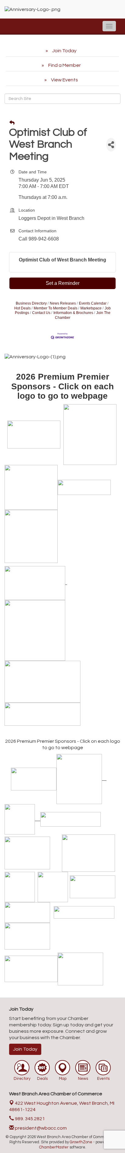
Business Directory (31, 303)
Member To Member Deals (55, 308)
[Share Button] (111, 145)
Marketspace (91, 308)
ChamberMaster (54, 1147)
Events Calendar (92, 303)
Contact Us (41, 313)
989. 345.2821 (29, 1118)
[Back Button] (12, 123)
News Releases (63, 303)
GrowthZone (81, 1142)
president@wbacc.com (40, 1128)
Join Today (25, 1049)
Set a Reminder (62, 283)
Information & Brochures (73, 313)
